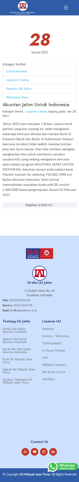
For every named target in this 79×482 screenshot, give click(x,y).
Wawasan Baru (17, 97)
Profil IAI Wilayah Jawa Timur (17, 361)
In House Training (53, 350)
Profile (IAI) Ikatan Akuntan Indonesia (15, 331)
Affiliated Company (54, 365)
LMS (45, 357)
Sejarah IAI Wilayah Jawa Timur (19, 371)
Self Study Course (53, 372)
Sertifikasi (48, 379)
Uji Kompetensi (52, 343)
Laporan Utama (17, 80)
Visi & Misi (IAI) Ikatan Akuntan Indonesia (17, 351)
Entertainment (16, 71)
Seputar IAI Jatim (18, 88)
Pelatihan (48, 329)
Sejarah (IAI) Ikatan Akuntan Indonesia (15, 341)
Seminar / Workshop (55, 336)
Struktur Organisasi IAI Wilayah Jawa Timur (17, 381)
